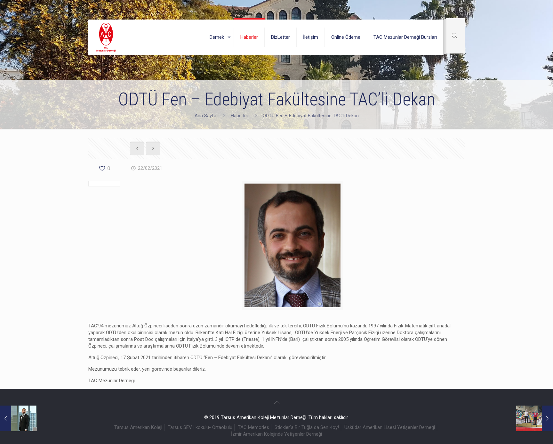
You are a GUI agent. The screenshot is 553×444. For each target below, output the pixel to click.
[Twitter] (452, 9)
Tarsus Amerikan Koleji (138, 427)
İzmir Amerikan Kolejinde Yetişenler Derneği (276, 434)
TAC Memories (253, 427)
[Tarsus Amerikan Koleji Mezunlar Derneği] (106, 37)
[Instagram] (461, 9)
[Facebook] (444, 9)
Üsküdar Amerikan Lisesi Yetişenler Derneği (389, 427)
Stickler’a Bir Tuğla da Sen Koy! (307, 427)
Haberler (239, 116)
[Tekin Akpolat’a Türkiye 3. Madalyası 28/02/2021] (534, 418)
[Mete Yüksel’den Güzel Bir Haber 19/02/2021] (18, 418)
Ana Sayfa (205, 116)
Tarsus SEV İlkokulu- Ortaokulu (200, 427)
